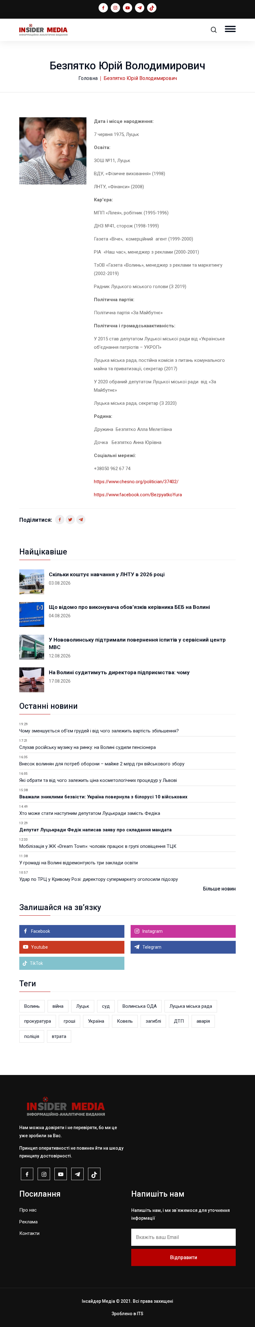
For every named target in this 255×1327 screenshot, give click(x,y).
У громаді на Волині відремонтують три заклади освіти (78, 863)
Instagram (152, 931)
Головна (88, 78)
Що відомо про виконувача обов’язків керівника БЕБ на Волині (129, 607)
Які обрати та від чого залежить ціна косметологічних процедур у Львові (98, 780)
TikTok (36, 963)
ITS (140, 1313)
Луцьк (82, 1006)
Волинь (32, 1006)
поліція (31, 1036)
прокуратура (37, 1021)
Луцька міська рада (190, 1006)
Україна (96, 1021)
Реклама (28, 1222)
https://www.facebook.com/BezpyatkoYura (138, 495)
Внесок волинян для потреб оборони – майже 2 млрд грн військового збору (101, 764)
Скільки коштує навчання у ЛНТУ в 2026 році (107, 574)
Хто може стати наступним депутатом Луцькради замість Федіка (89, 813)
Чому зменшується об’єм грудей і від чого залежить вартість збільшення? (99, 731)
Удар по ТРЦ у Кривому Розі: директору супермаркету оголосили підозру (98, 879)
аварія (203, 1021)
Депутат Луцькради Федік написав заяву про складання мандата (95, 830)
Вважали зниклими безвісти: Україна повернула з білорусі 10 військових (103, 797)
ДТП (179, 1021)
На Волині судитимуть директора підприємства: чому (119, 672)
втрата (59, 1036)
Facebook (40, 931)
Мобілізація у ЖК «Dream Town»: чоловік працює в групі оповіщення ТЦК (97, 846)
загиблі (153, 1021)
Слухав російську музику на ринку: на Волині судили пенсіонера (87, 747)
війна (58, 1006)
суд (106, 1006)
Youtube (39, 947)
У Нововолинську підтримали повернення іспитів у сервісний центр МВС (137, 643)
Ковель (125, 1021)
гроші (69, 1021)
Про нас (28, 1210)
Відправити (183, 1257)
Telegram (151, 947)
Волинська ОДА (140, 1006)
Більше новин (219, 889)
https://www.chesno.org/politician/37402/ (136, 481)
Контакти (29, 1233)
